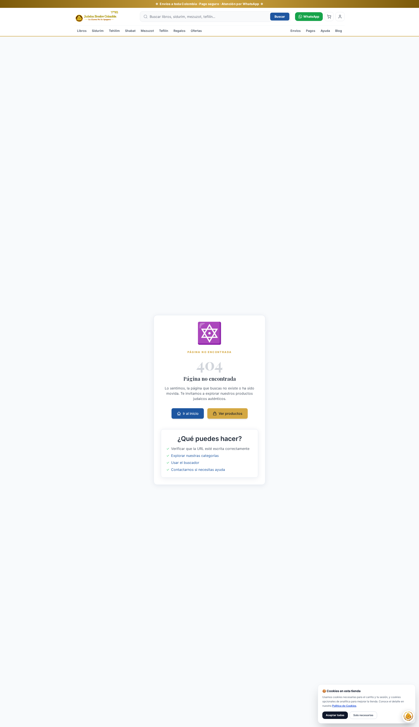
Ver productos (230, 413)
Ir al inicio (191, 413)
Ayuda (325, 31)
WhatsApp (311, 16)
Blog (338, 31)
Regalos (179, 31)
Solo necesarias (363, 715)
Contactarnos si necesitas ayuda (198, 469)
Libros (82, 31)
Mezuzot (147, 31)
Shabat (130, 31)
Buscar (280, 16)
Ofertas (196, 31)
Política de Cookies (344, 705)
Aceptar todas (335, 715)
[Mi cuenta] (340, 16)
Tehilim (114, 31)
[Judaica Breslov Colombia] (105, 16)
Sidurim (98, 31)
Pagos (310, 31)
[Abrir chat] (408, 716)
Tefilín (163, 31)
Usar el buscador (185, 462)
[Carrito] (329, 16)
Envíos (295, 31)
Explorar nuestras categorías (195, 455)
